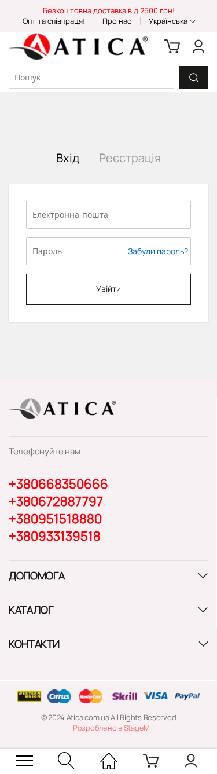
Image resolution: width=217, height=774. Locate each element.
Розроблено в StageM (111, 727)
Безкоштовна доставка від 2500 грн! (109, 10)
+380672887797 (56, 501)
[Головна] (108, 761)
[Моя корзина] (172, 46)
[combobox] (91, 77)
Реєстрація (130, 158)
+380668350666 (58, 484)
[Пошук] (193, 77)
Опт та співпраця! (54, 21)
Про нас (116, 21)
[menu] (24, 760)
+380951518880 (55, 518)
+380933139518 (55, 536)
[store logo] (78, 46)
